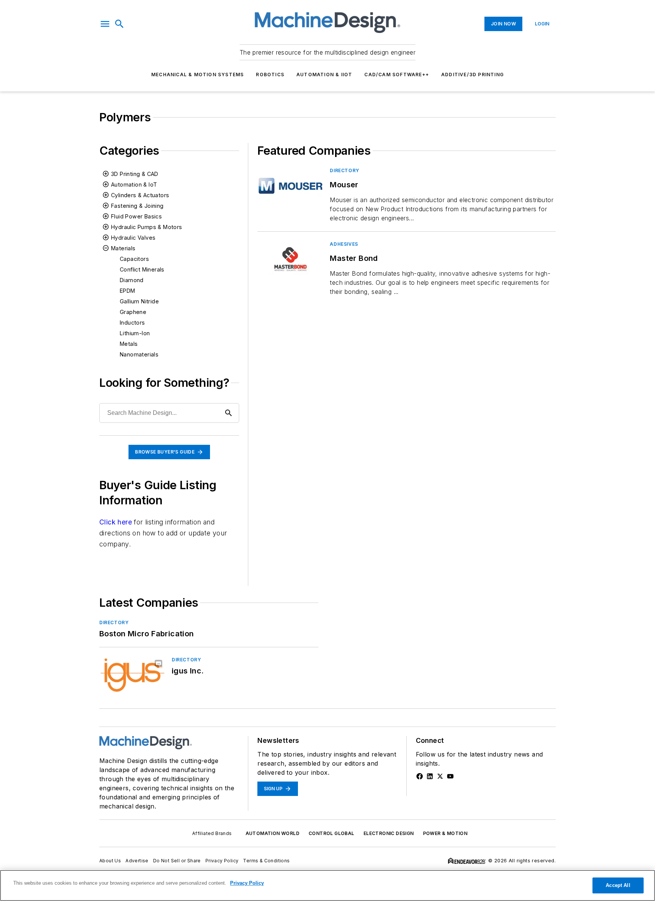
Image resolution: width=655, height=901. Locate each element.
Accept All (618, 885)
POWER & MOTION (445, 833)
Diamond (132, 280)
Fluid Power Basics (136, 216)
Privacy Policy (222, 860)
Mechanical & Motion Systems (197, 74)
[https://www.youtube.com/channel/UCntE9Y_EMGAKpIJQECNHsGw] (450, 776)
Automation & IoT (134, 184)
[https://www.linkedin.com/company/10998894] (430, 776)
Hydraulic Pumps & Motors (146, 227)
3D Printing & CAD (134, 174)
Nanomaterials (139, 354)
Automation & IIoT (324, 74)
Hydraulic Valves (133, 237)
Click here (115, 522)
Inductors (132, 322)
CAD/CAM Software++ (396, 74)
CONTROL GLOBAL (331, 833)
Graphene (133, 312)
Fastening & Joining (137, 205)
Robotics (270, 74)
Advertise (137, 860)
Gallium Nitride (139, 301)
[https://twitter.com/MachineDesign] (440, 776)
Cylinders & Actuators (140, 195)
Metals (129, 344)
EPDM (127, 290)
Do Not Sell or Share (177, 860)
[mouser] (290, 185)
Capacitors (134, 259)
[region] (327, 885)
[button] (105, 24)
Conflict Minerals (142, 269)
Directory (344, 170)
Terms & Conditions (266, 860)
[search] (119, 24)
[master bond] (290, 259)
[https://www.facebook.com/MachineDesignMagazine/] (419, 776)
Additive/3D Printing (472, 74)
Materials (123, 248)
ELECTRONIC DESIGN (389, 833)
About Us (110, 860)
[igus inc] (132, 674)
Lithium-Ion (135, 333)
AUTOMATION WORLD (272, 833)
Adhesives (344, 244)
